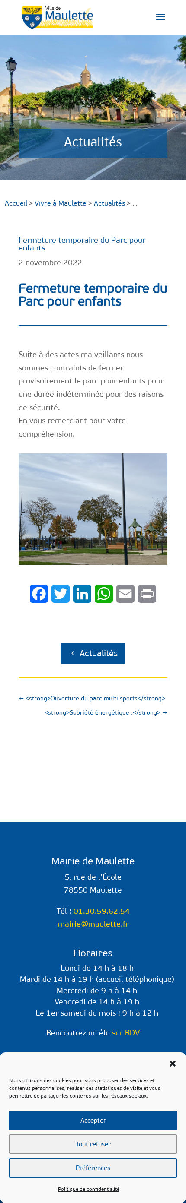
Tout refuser (93, 1144)
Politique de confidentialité (88, 1189)
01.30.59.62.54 (102, 911)
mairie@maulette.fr (93, 924)
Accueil (16, 203)
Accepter (93, 1120)
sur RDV (126, 1033)
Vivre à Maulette (61, 203)
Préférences (93, 1168)
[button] (172, 1063)
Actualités (99, 653)
